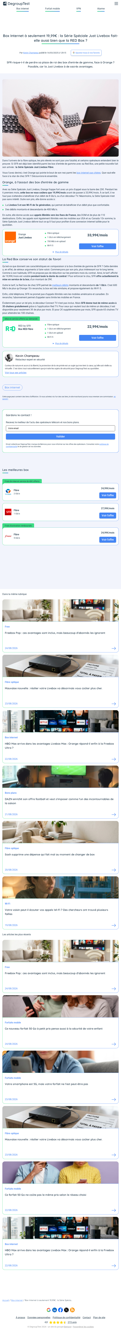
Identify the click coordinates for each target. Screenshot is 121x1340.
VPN (78, 8)
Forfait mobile (52, 8)
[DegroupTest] (16, 3)
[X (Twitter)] (66, 1310)
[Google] (48, 1310)
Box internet (22, 8)
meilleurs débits (60, 285)
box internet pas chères (89, 172)
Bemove (67, 1327)
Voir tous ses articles (15, 372)
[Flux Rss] (72, 1310)
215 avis (72, 1322)
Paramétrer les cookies (83, 1327)
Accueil (5, 1300)
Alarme (101, 8)
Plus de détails (61, 252)
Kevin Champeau (31, 53)
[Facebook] (60, 1310)
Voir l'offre (108, 495)
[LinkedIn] (54, 1310)
